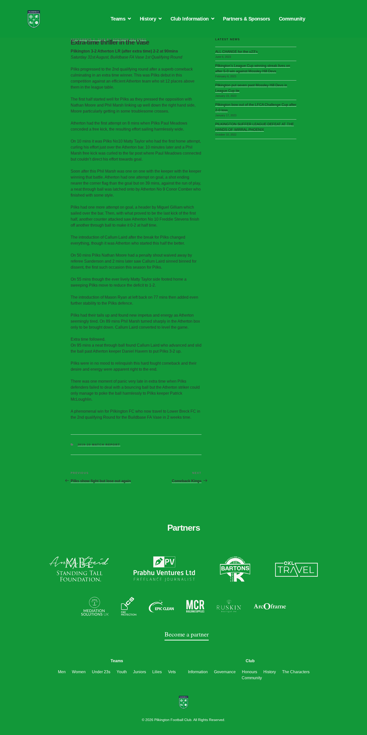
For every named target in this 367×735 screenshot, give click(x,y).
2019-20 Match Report (99, 444)
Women (79, 672)
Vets (172, 672)
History (148, 19)
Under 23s (101, 672)
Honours (249, 672)
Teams (118, 19)
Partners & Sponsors (246, 19)
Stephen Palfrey (129, 39)
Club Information (190, 19)
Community (292, 19)
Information (198, 672)
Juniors (139, 672)
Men (62, 672)
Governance (225, 672)
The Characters (296, 672)
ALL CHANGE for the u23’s (236, 52)
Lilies (157, 672)
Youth (122, 672)
